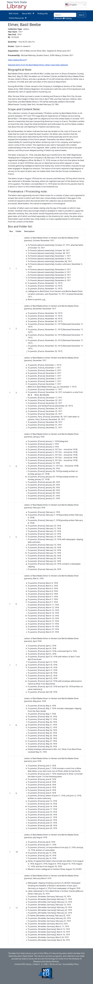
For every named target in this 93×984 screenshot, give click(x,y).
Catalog (68, 18)
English (73, 5)
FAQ (46, 964)
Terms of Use (55, 964)
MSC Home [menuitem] (13, 13)
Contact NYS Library (22, 964)
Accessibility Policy (71, 964)
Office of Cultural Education (55, 953)
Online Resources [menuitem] (15, 18)
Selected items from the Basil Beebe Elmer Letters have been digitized (38, 65)
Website (59, 18)
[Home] (18, 5)
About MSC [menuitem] (26, 14)
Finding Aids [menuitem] (42, 13)
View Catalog (17, 60)
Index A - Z (37, 964)
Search (81, 15)
